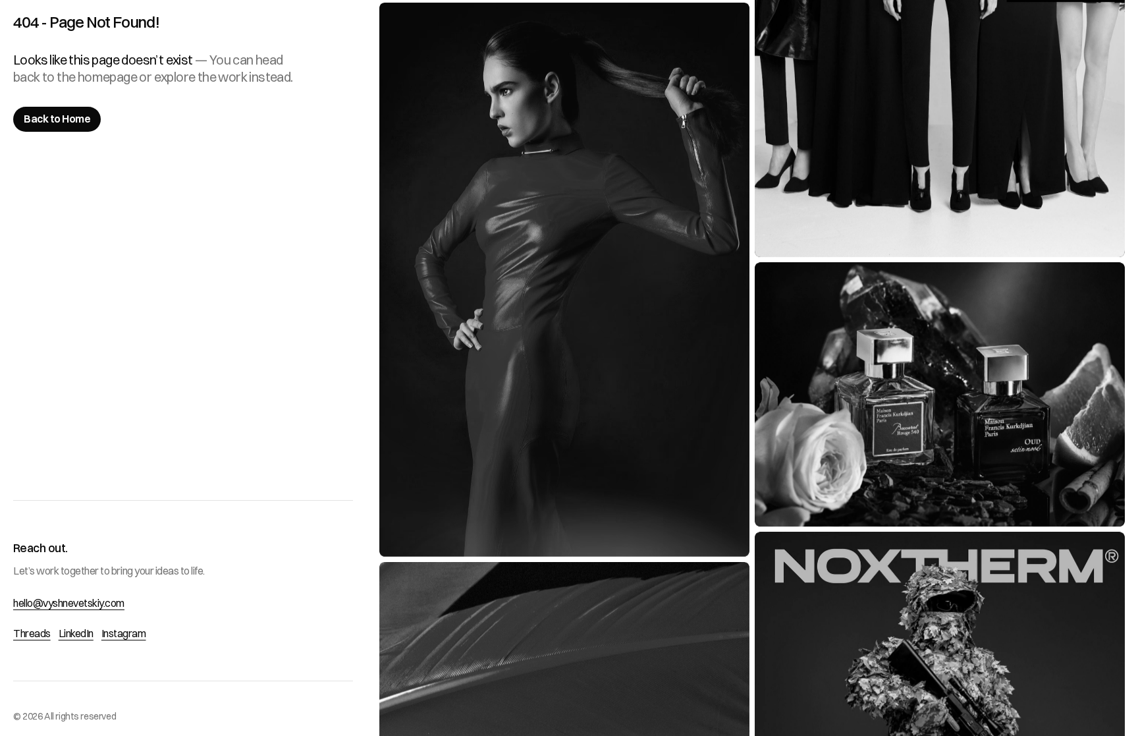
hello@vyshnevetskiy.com (68, 602)
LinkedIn (76, 633)
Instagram (123, 633)
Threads (32, 633)
